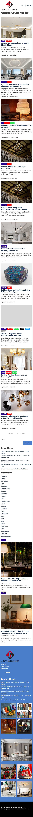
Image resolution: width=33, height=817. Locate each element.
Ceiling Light (4, 481)
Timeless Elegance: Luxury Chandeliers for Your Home (11, 335)
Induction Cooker (5, 501)
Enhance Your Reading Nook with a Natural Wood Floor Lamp (16, 465)
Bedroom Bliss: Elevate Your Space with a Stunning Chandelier (14, 417)
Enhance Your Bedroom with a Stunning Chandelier (13, 250)
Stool (2, 521)
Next (23, 433)
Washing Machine (6, 536)
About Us (3, 664)
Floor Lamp (4, 493)
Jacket (3, 503)
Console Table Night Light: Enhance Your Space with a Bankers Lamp (16, 456)
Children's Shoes (5, 488)
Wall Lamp (4, 533)
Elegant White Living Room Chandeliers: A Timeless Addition (14, 209)
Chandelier (4, 486)
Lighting (3, 506)
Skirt (2, 518)
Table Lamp (4, 526)
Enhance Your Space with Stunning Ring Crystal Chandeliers (15, 85)
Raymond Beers (4, 55)
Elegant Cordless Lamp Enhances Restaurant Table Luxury (15, 452)
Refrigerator (4, 513)
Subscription (4, 668)
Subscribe (7, 672)
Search (3, 439)
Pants (2, 511)
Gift (2, 498)
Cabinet (3, 478)
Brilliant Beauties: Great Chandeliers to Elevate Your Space (15, 291)
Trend (2, 528)
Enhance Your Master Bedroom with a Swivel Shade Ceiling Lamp (15, 461)
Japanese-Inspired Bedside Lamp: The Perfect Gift (16, 126)
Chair (2, 483)
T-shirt (3, 523)
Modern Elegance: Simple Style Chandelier (13, 167)
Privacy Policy (5, 666)
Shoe (2, 516)
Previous (10, 433)
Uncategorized (5, 531)
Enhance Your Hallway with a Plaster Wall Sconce (14, 469)
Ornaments (4, 508)
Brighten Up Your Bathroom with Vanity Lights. (14, 376)
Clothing (3, 491)
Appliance (4, 476)
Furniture (3, 496)
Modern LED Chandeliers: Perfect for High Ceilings (15, 44)
